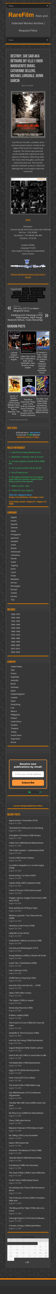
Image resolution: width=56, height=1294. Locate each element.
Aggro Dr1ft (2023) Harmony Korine (24, 1070)
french (25, 293)
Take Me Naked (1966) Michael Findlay (25, 1158)
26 (23, 1256)
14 (35, 1250)
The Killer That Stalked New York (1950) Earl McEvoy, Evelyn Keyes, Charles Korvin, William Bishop (42, 405)
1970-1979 (15, 635)
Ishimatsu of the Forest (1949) (21, 926)
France (17, 293)
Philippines (15, 715)
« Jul (27, 1262)
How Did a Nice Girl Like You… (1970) (24, 985)
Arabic (13, 562)
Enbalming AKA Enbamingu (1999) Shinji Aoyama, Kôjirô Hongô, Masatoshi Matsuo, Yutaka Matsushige (25, 316)
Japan (13, 691)
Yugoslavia (15, 739)
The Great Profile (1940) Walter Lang (24, 1085)
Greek (13, 545)
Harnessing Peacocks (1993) (21, 1008)
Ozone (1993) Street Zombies (21, 858)
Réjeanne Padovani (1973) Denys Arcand (26, 1128)
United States (16, 666)
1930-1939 (15, 621)
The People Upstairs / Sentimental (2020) (26, 850)
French (13, 521)
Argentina (15, 677)
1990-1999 (15, 642)
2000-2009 (15, 645)
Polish (13, 576)
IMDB (28, 220)
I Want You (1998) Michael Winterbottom (26, 843)
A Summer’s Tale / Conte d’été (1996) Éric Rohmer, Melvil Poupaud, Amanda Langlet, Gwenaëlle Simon (42, 362)
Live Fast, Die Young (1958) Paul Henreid (26, 1040)
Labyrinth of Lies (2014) (19, 933)
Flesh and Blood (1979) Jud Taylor (23, 908)
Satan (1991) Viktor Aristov (20, 993)
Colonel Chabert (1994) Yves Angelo (14, 356)
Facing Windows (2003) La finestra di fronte (27, 955)
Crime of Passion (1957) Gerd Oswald (25, 890)
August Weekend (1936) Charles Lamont (26, 1048)
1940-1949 (15, 624)
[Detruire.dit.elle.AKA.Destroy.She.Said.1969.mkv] (28, 195)
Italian (13, 531)
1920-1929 (15, 618)
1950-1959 (15, 628)
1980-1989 (15, 638)
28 (35, 1256)
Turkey (13, 732)
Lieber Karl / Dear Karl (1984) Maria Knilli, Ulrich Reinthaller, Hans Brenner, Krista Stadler (27, 362)
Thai (12, 600)
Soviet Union (16, 735)
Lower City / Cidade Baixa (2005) (23, 963)
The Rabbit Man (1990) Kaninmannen (24, 1063)
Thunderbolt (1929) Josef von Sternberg (26, 828)
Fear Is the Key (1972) (18, 970)
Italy (12, 670)
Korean (14, 582)
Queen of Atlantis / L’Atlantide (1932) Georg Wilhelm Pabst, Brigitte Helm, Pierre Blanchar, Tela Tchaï (14, 405)
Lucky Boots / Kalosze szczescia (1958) (25, 940)
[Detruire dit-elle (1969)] (28, 114)
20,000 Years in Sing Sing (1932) (22, 978)
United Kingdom (18, 694)
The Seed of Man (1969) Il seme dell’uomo (27, 1173)
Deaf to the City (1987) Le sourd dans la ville (27, 1055)
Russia (13, 742)
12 (23, 1250)
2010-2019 (15, 649)
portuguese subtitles (28, 300)
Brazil (13, 684)
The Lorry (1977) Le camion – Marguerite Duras (26, 308)
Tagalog (14, 565)
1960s (26, 289)
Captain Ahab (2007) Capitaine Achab (25, 883)
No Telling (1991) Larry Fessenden (23, 1135)
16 (46, 1250)
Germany (15, 687)
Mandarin (15, 579)
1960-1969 (15, 631)
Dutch (13, 569)
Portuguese (16, 534)
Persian (14, 596)
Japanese (15, 538)
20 (29, 1253)
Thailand (14, 728)
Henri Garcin (37, 293)
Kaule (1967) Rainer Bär (19, 1143)
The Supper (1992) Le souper (21, 1000)
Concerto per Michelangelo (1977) (23, 948)
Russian (14, 589)
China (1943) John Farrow (19, 1120)
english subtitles (37, 289)
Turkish (14, 593)
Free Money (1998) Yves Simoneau (23, 1165)
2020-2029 (15, 652)
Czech (13, 572)
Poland (14, 718)
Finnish (14, 558)
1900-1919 (15, 614)
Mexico (14, 711)
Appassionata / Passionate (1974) (23, 820)
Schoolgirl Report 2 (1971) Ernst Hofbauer (27, 1218)
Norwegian (15, 586)
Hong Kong (15, 704)
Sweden (14, 725)
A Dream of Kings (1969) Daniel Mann (25, 1226)
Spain (13, 701)
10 (11, 1250)
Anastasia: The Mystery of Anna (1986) (25, 1150)
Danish (14, 548)
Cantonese (15, 555)
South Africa (16, 721)
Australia (14, 680)
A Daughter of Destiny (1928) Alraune (25, 835)
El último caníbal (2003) (19, 1015)
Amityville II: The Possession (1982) (24, 1033)
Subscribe (28, 782)
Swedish (14, 541)
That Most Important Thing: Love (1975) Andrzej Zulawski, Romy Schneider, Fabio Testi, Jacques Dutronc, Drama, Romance (27, 407)
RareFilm (21, 15)
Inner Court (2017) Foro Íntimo (22, 1078)
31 (11, 1259)
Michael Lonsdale (36, 296)
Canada (14, 697)
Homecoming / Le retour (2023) (22, 875)
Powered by (21, 792)
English (14, 517)
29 (40, 1256)
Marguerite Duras (19, 296)
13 (29, 1250)
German (14, 528)
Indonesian (15, 552)
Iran (12, 708)
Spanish (14, 524)
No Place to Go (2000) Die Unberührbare (26, 1113)
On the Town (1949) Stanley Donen (23, 1180)
